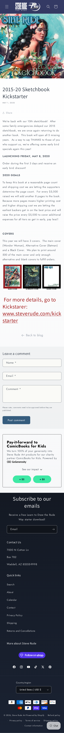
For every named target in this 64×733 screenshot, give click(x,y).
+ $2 (21, 479)
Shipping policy (51, 720)
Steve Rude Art (19, 715)
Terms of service (32, 720)
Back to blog (34, 335)
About (10, 592)
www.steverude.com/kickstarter (32, 317)
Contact (11, 607)
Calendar (12, 600)
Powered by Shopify (35, 715)
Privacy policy (16, 720)
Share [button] (9, 112)
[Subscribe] (53, 529)
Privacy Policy (14, 615)
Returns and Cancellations (21, 631)
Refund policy (54, 715)
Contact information (34, 725)
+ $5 (42, 479)
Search (11, 584)
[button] (7, 6)
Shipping (12, 623)
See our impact (31, 469)
